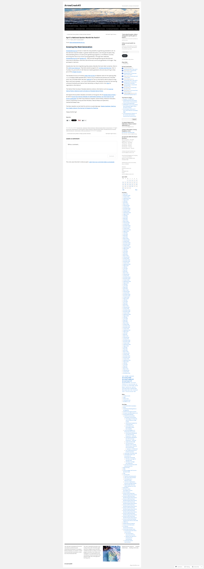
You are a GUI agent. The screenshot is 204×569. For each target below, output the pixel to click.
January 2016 (126, 354)
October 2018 (126, 313)
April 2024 (125, 219)
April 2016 (125, 350)
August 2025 (126, 199)
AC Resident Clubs (80, 29)
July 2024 (125, 215)
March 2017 (125, 335)
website (89, 79)
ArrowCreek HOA (126, 382)
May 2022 (125, 252)
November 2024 (126, 209)
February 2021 (126, 274)
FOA (127, 384)
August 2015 (126, 361)
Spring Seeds (109, 127)
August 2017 (125, 331)
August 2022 (126, 248)
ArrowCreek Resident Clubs (129, 529)
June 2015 (125, 364)
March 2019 (125, 305)
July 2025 (125, 201)
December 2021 (126, 260)
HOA (128, 385)
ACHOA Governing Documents (129, 411)
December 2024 (126, 208)
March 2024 (126, 221)
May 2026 (125, 194)
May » (136, 189)
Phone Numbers (70, 29)
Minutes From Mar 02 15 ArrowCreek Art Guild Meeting (131, 538)
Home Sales (132, 385)
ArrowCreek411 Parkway (72, 26)
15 (127, 184)
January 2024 (126, 224)
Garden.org (83, 58)
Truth (135, 391)
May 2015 (125, 366)
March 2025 (126, 204)
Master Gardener (91, 127)
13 (123, 184)
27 (123, 188)
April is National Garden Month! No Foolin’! (83, 38)
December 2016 (126, 340)
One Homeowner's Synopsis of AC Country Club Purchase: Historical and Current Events (130, 115)
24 (132, 186)
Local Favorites (125, 26)
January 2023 (126, 241)
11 (134, 182)
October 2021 (126, 262)
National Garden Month (101, 127)
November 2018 (126, 311)
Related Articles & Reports (109, 26)
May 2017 (125, 334)
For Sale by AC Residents (112, 29)
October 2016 (126, 343)
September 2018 (127, 314)
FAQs (124, 469)
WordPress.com (126, 401)
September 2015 (126, 360)
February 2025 (126, 205)
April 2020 (125, 288)
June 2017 (125, 333)
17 (132, 184)
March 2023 (126, 238)
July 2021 (125, 267)
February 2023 (126, 239)
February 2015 (126, 370)
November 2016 (126, 341)
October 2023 (126, 228)
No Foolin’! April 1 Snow (111, 34)
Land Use (134, 387)
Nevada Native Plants (109, 94)
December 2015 (126, 356)
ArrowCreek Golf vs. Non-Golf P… (131, 69)
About (118, 26)
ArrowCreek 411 (75, 129)
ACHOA (126, 376)
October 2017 (126, 328)
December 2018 (126, 310)
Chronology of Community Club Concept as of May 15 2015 (131, 420)
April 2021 (125, 271)
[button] (111, 554)
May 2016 (125, 348)
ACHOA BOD (131, 376)
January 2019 (126, 308)
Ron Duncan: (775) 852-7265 (128, 132)
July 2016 (125, 347)
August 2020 (126, 282)
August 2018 (126, 315)
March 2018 (125, 323)
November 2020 (126, 278)
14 (125, 184)
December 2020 (126, 277)
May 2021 (125, 270)
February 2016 (126, 353)
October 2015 (126, 358)
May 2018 (125, 320)
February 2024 (126, 222)
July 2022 (125, 250)
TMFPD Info (130, 29)
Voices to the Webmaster (95, 26)
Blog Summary (83, 26)
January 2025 (126, 207)
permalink (99, 130)
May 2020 (125, 287)
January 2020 (126, 292)
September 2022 (127, 247)
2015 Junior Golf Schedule (130, 477)
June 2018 (125, 318)
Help (136, 29)
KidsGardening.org (71, 51)
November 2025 (126, 195)
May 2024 (125, 218)
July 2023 (125, 232)
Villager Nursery (76, 72)
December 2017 (126, 325)
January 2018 (126, 324)
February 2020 (126, 291)
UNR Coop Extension (74, 68)
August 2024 (126, 214)
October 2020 (126, 280)
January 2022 (126, 258)
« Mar (123, 189)
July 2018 (125, 317)
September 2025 (127, 198)
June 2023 (125, 234)
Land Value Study (126, 388)
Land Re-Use (128, 387)
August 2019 (126, 298)
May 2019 (125, 303)
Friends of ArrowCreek (131, 384)
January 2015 (126, 371)
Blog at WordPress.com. (134, 565)
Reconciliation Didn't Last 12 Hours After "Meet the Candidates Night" (130, 111)
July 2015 (125, 363)
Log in (124, 397)
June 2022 (125, 251)
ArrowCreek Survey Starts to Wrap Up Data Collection (78, 34)
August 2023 (126, 231)
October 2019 (126, 297)
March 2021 (125, 272)
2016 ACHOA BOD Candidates (129, 405)
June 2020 (125, 285)
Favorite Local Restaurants (130, 476)
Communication (133, 382)
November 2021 (126, 261)
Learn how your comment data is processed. (101, 162)
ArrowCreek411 (73, 5)
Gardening (85, 127)
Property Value (133, 388)
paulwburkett (127, 73)
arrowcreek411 (80, 39)
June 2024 (125, 217)
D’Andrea (124, 384)
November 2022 (126, 244)
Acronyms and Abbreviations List (130, 413)
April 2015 (125, 367)
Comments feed (126, 400)
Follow (124, 55)
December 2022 (126, 242)
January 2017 (126, 338)
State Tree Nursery (90, 75)
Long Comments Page (130, 441)
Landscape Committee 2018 (130, 453)
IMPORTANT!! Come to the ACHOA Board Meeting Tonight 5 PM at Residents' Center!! (130, 106)
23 (130, 186)
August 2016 (126, 346)
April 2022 (125, 254)
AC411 (123, 376)
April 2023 (125, 237)
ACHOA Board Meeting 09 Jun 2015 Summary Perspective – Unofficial (131, 435)
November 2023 (126, 227)
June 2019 (125, 301)
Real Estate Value (126, 390)
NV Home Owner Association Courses (95, 29)
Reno (131, 390)
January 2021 (126, 275)
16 (130, 184)
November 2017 (126, 327)
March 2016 (125, 351)
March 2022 (126, 255)
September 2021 (126, 264)
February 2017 (126, 337)
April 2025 (125, 202)
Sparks (123, 391)
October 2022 (126, 245)
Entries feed (126, 398)
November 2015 (126, 357)
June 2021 (125, 268)
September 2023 (127, 229)
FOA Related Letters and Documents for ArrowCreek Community (129, 456)
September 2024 (127, 212)
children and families (105, 68)
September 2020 (127, 281)
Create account (126, 395)
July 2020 (125, 284)
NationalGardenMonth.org (77, 42)
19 (136, 184)
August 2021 (126, 265)
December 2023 (126, 225)
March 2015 (125, 368)
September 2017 (126, 330)
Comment (111, 156)
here (108, 83)
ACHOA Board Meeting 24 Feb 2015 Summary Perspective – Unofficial (131, 439)
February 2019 (126, 307)
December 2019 (126, 294)
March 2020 (126, 290)
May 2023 (125, 235)
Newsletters (123, 29)
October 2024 (126, 211)
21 (125, 186)
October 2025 (126, 196)
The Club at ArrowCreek (129, 391)
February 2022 (126, 257)
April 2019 (125, 304)
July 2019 (125, 300)
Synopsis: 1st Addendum (128, 99)
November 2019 (126, 295)
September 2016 (127, 344)
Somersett (135, 390)
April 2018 (125, 321)
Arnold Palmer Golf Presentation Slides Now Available (130, 427)
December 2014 (126, 373)
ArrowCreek (79, 127)
